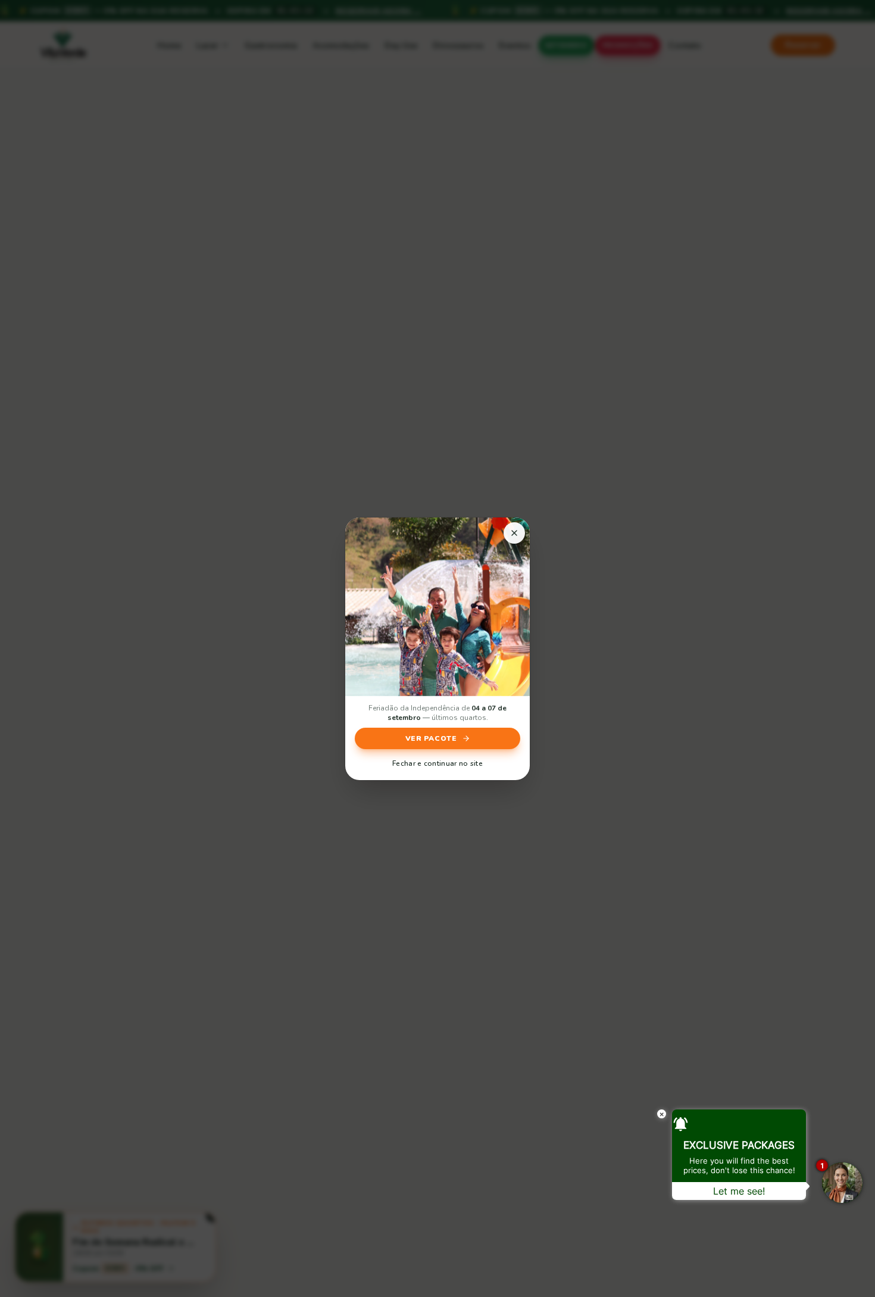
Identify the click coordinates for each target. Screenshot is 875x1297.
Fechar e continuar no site (437, 763)
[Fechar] (514, 533)
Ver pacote (431, 738)
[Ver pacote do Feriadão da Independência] (437, 606)
